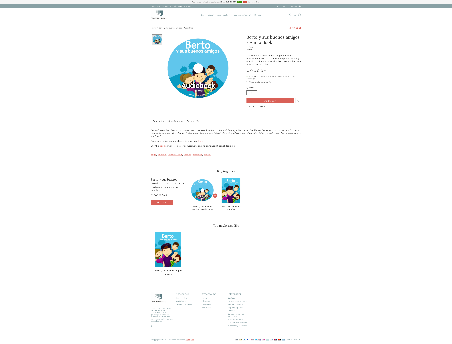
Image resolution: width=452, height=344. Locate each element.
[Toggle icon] (290, 15)
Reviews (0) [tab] (193, 121)
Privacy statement (235, 319)
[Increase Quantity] (254, 92)
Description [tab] (159, 121)
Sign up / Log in (295, 6)
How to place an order (237, 301)
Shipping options (235, 308)
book (162, 146)
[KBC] (256, 340)
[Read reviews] (255, 70)
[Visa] (271, 340)
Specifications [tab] (175, 121)
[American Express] (283, 340)
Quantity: (250, 88)
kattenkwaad (175, 154)
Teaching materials (184, 304)
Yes (239, 2)
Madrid (187, 154)
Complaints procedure (237, 322)
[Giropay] (259, 340)
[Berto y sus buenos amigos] (231, 190)
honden (162, 154)
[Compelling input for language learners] (162, 15)
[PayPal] (244, 340)
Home (153, 28)
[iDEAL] (240, 340)
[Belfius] (252, 340)
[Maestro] (275, 340)
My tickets (206, 304)
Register (205, 298)
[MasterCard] (279, 340)
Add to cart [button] (162, 202)
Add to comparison (256, 106)
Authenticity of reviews (237, 326)
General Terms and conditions (236, 315)
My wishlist (206, 308)
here (200, 141)
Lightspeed (190, 340)
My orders (206, 301)
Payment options (235, 304)
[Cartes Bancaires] (267, 340)
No (245, 2)
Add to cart (270, 101)
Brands (257, 15)
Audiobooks (181, 301)
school (207, 154)
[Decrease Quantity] (249, 92)
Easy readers (181, 298)
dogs (153, 154)
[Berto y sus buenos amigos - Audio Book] (202, 190)
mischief (197, 154)
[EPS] (263, 340)
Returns (231, 311)
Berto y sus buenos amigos (231, 207)
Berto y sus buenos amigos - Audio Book (202, 207)
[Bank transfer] (236, 340)
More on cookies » (254, 2)
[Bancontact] (248, 340)
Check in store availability (260, 82)
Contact (231, 298)
